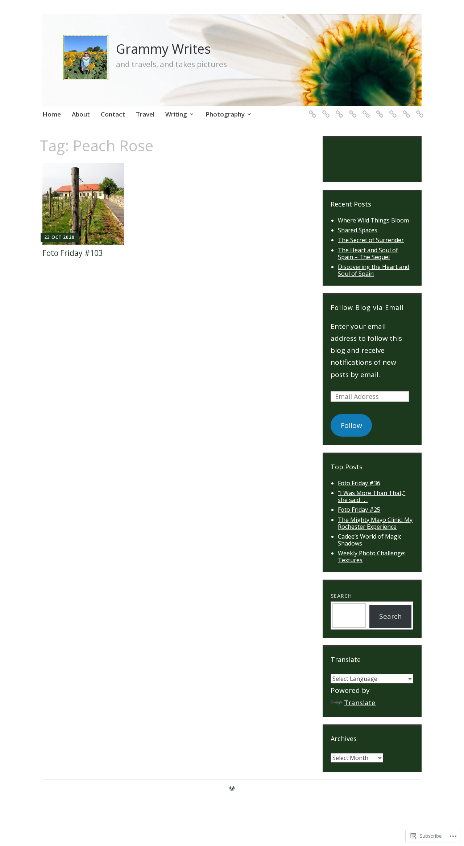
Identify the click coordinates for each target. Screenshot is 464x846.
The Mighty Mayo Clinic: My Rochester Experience (375, 523)
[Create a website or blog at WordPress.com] (232, 788)
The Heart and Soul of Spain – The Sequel (368, 253)
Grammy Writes (163, 49)
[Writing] (418, 110)
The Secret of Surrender (371, 240)
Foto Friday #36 (359, 483)
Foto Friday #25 (359, 510)
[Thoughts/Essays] (392, 110)
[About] (325, 110)
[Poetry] (378, 110)
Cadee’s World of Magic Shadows (369, 539)
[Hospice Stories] (351, 110)
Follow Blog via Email (367, 307)
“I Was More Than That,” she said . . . (371, 496)
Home (51, 114)
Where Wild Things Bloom (373, 220)
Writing (176, 114)
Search (341, 595)
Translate (360, 702)
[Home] (311, 110)
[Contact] (338, 110)
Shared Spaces (357, 230)
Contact (113, 114)
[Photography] (365, 110)
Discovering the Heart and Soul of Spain (373, 270)
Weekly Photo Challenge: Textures (371, 556)
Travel (145, 114)
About (81, 114)
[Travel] (405, 110)
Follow (351, 425)
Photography (225, 114)
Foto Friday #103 (72, 253)
